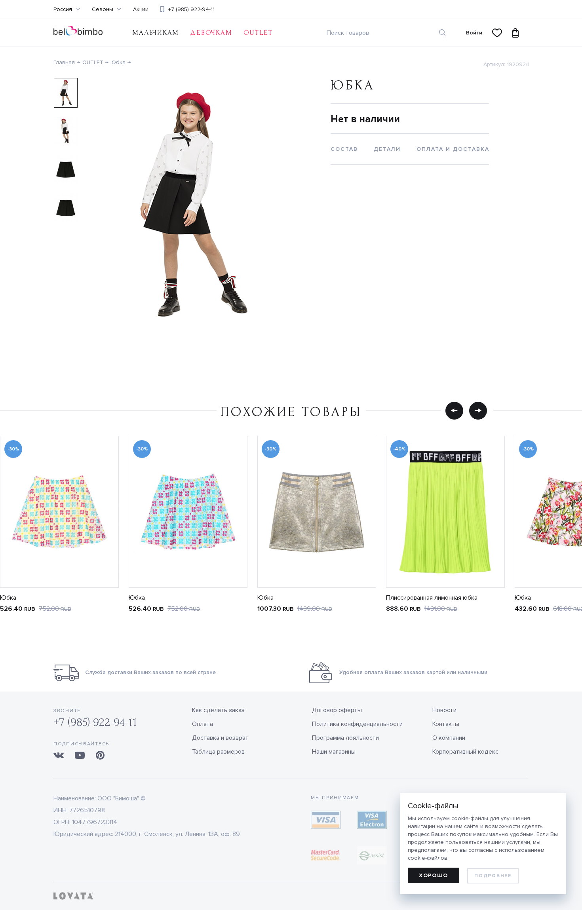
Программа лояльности (345, 738)
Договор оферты (337, 710)
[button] (454, 410)
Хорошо (433, 875)
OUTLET (258, 32)
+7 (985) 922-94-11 (191, 9)
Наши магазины (334, 752)
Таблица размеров (218, 752)
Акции (140, 9)
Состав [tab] (344, 149)
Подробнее (492, 876)
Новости (444, 710)
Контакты (445, 724)
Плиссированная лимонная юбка (431, 598)
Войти (474, 32)
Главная (64, 62)
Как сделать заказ (218, 710)
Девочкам (211, 32)
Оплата (202, 724)
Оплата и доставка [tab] (453, 149)
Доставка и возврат (220, 738)
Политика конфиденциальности (357, 724)
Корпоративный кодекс (465, 752)
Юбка (118, 62)
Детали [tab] (387, 149)
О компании (448, 738)
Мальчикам (155, 32)
